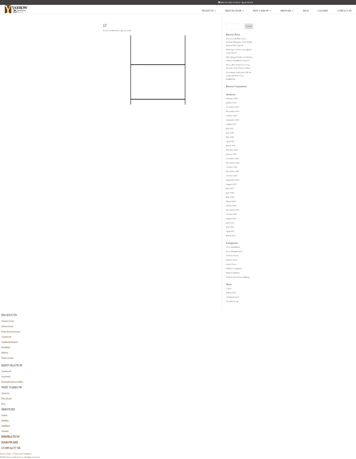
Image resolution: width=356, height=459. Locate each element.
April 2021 (230, 231)
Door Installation (233, 247)
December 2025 (232, 107)
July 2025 (229, 128)
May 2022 (230, 197)
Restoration (233, 11)
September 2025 (232, 120)
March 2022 (231, 201)
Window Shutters (233, 273)
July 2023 (229, 188)
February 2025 (232, 150)
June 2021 (230, 223)
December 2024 (232, 158)
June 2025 (230, 133)
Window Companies (234, 268)
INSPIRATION (10, 436)
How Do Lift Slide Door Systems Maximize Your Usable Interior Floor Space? (239, 42)
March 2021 (231, 236)
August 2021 (231, 218)
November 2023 (232, 171)
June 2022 (230, 193)
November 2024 (232, 163)
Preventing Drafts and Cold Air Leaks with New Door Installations (238, 75)
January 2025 (231, 154)
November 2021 (232, 210)
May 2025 (230, 137)
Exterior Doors (232, 255)
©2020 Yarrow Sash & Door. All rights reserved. (20, 457)
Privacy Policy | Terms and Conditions (16, 454)
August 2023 (231, 184)
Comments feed (232, 297)
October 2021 (231, 214)
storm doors (231, 264)
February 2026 (232, 98)
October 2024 (231, 167)
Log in (228, 288)
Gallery (323, 11)
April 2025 (230, 141)
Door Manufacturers (234, 251)
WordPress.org (232, 301)
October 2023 (231, 176)
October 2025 (231, 116)
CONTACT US (10, 448)
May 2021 (230, 227)
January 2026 (231, 103)
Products (207, 11)
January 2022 (231, 206)
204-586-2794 (248, 3)
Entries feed (231, 293)
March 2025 (231, 146)
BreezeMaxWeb (112, 31)
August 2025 (231, 124)
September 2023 (232, 180)
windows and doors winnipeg (237, 277)
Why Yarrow (261, 11)
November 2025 (232, 111)
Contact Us (344, 11)
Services (285, 11)
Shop (306, 11)
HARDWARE (9, 442)
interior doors (231, 260)
